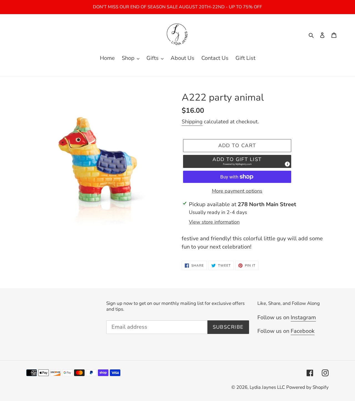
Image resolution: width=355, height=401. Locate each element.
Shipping (192, 121)
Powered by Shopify (307, 387)
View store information (214, 222)
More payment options (237, 191)
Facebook (303, 331)
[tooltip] (287, 164)
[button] (237, 161)
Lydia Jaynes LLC (267, 387)
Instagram (303, 317)
